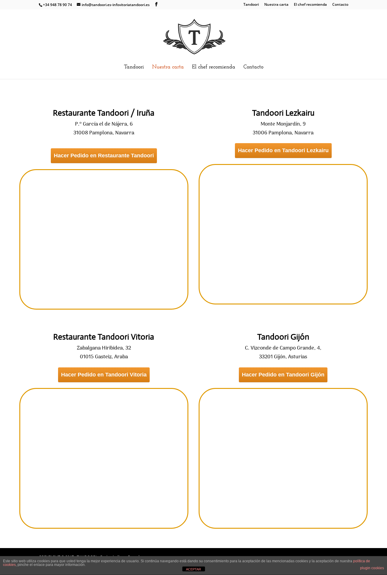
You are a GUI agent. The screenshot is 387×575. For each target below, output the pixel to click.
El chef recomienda (310, 5)
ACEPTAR (193, 569)
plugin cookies (372, 568)
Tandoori (251, 5)
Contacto (340, 5)
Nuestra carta (276, 5)
